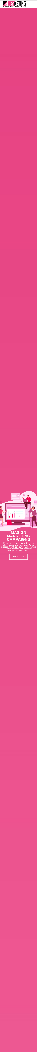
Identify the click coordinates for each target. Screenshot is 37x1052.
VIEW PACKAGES (18, 557)
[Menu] (31, 4)
